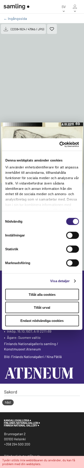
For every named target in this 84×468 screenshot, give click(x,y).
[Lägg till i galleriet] (52, 29)
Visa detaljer (60, 281)
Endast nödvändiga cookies (42, 320)
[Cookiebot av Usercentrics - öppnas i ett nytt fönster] (60, 144)
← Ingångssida (15, 18)
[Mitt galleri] (74, 6)
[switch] (72, 235)
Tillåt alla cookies (42, 294)
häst (8, 402)
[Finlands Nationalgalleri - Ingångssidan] (16, 6)
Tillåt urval (42, 307)
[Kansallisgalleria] (22, 425)
